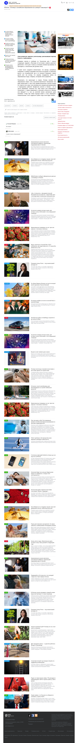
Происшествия (35, 735)
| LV (71, 2)
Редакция (30, 724)
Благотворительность (63, 135)
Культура (44, 735)
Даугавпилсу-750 (8, 735)
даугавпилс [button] (7, 105)
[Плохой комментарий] (53, 123)
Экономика (57, 735)
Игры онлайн (61, 139)
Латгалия (21, 735)
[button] (73, 2)
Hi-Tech (44, 731)
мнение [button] (15, 105)
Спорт (40, 735)
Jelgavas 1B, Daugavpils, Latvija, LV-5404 (14, 722)
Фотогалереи (61, 731)
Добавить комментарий (50, 117)
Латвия (25, 735)
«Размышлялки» (61, 115)
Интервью (52, 735)
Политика (29, 735)
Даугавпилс (15, 735)
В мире (27, 731)
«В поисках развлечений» (63, 137)
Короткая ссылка (7, 9)
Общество (63, 735)
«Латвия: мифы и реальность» (65, 107)
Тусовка (71, 735)
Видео (48, 735)
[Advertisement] (39, 21)
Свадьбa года (52, 731)
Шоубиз (67, 735)
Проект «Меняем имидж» (63, 123)
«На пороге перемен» (63, 109)
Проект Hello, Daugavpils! (63, 111)
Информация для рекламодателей (36, 721)
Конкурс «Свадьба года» (63, 113)
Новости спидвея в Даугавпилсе (65, 127)
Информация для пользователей (35, 718)
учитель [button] (28, 105)
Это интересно (70, 731)
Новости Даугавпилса (9, 731)
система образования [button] (38, 105)
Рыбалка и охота (35, 731)
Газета (6, 737)
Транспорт (19, 731)
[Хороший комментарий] (50, 123)
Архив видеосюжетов (62, 129)
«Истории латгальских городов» (65, 105)
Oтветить (8, 128)
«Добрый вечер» (61, 121)
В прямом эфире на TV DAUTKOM (65, 125)
